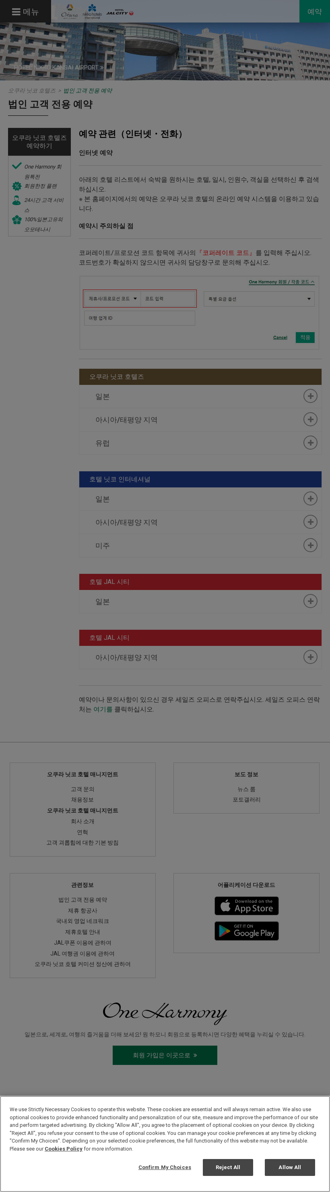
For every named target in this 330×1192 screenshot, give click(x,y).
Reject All (228, 1167)
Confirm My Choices (164, 1167)
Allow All (289, 1167)
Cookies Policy (63, 1149)
